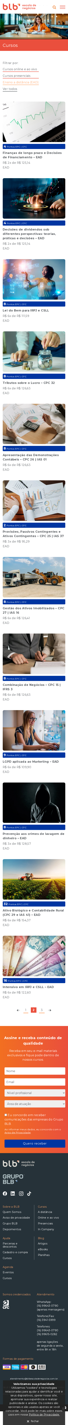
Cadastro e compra (15, 1252)
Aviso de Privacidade (18, 1132)
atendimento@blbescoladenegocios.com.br (34, 1378)
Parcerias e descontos (10, 1245)
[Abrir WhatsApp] (58, 1415)
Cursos (7, 1258)
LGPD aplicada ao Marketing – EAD (31, 761)
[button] (62, 7)
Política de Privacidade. (44, 1414)
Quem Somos (12, 1212)
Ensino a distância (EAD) (21, 82)
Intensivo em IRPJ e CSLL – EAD (28, 987)
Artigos (43, 1243)
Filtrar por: (10, 63)
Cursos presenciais (16, 76)
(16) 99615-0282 (47, 1334)
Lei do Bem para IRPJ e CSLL (26, 310)
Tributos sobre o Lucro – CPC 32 (29, 383)
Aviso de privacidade (16, 1217)
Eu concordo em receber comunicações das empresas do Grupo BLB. (34, 1119)
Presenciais (45, 1223)
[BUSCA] (55, 7)
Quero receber (35, 1143)
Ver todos (10, 89)
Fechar (35, 1421)
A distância (45, 1212)
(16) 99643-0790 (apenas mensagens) (51, 1307)
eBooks (43, 1249)
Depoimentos (12, 1229)
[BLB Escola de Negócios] (19, 8)
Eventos (8, 1272)
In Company (46, 1229)
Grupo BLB (10, 1223)
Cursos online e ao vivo (20, 69)
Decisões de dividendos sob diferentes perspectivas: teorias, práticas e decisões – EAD (29, 234)
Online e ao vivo (48, 1217)
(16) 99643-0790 (47, 1330)
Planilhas (44, 1255)
